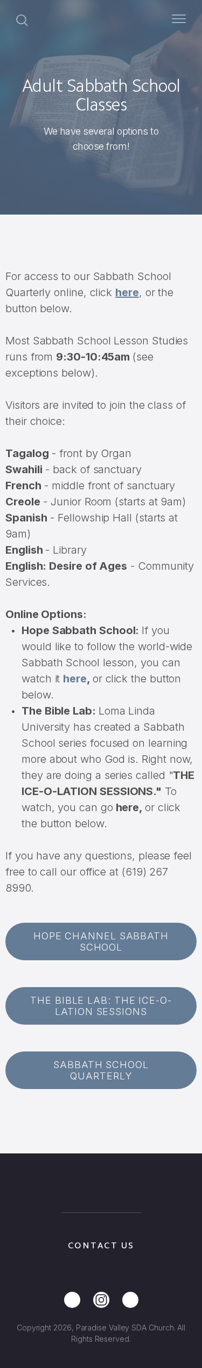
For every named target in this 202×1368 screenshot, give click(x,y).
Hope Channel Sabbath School (101, 941)
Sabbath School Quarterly (101, 1070)
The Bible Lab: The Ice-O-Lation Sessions (101, 1006)
